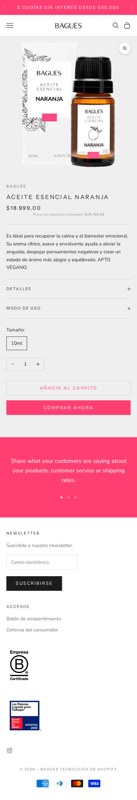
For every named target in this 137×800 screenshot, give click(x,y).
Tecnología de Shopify (89, 769)
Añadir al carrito (68, 388)
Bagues (16, 186)
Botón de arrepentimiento (33, 619)
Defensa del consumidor (32, 630)
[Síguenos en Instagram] (9, 750)
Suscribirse (34, 583)
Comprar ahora (69, 408)
